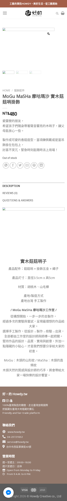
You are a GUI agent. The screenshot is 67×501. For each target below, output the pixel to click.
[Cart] (63, 13)
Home (6, 90)
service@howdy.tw (18, 441)
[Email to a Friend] (27, 165)
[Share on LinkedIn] (41, 165)
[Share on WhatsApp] (6, 165)
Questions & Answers (17, 200)
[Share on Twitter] (20, 165)
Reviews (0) (9, 193)
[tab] (33, 186)
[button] (8, 492)
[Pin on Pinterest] (34, 165)
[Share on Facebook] (13, 165)
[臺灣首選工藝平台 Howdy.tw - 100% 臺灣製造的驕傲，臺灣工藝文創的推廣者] (33, 13)
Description (11, 186)
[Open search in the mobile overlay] (57, 13)
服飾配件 (19, 90)
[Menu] (4, 13)
